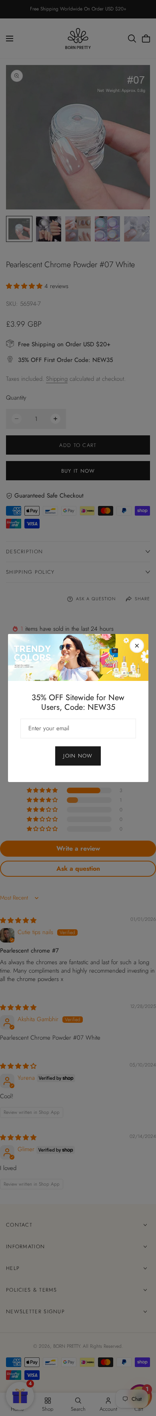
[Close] (137, 645)
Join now (77, 756)
